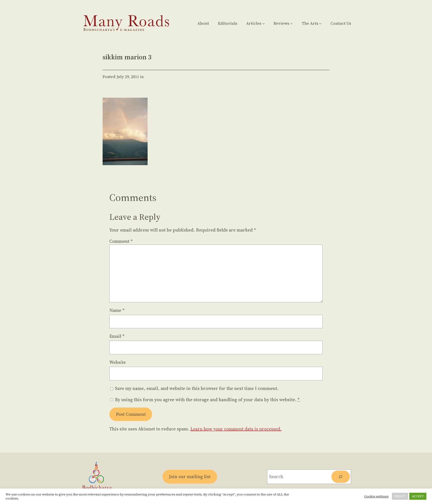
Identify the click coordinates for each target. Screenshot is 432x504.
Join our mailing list (190, 476)
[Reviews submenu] (291, 23)
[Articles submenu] (263, 23)
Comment (121, 241)
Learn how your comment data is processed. (235, 429)
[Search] (340, 476)
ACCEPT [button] (418, 496)
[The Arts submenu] (320, 23)
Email (117, 336)
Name (117, 310)
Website (117, 362)
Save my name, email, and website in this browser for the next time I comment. (197, 388)
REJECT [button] (400, 496)
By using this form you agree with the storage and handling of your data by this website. (207, 399)
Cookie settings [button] (376, 496)
